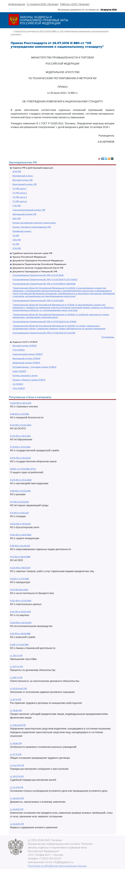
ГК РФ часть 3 (19, 197)
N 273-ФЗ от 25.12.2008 (20, 480)
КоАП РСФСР (19, 371)
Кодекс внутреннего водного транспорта (34, 222)
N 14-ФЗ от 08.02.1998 (20, 557)
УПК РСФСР (18, 388)
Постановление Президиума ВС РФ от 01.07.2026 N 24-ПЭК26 (44, 321)
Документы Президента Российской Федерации (37, 260)
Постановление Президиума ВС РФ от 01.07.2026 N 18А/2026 (43, 283)
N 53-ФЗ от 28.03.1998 (20, 633)
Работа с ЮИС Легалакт (74, 4)
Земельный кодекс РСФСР (26, 362)
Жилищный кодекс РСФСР (26, 358)
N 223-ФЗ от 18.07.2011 (20, 568)
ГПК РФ (16, 205)
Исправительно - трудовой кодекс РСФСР (34, 367)
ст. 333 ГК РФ (16, 655)
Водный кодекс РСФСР (24, 345)
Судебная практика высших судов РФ (32, 253)
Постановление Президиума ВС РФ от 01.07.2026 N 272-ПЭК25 (44, 279)
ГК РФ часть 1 (19, 188)
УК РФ (15, 244)
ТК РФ (15, 235)
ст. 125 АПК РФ (17, 824)
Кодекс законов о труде (25, 375)
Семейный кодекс (21, 231)
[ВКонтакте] (102, 158)
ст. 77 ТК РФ (15, 754)
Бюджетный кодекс (22, 175)
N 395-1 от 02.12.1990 (19, 644)
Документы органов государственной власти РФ (37, 268)
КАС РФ (16, 218)
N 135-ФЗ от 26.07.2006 (20, 535)
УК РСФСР (17, 384)
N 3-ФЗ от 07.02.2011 (19, 513)
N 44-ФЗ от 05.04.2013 (20, 611)
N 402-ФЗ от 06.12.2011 (20, 524)
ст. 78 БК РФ (16, 710)
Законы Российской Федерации (29, 257)
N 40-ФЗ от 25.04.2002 (20, 425)
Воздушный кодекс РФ (24, 184)
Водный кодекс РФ (22, 180)
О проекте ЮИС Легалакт (43, 4)
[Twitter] (105, 158)
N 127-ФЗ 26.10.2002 (19, 590)
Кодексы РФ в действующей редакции (32, 168)
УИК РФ (16, 240)
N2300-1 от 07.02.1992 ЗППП (23, 469)
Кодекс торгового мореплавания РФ (31, 227)
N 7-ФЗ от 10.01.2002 (19, 502)
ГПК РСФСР (18, 350)
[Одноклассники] (109, 158)
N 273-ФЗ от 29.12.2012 (20, 436)
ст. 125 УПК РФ (17, 776)
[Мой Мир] (112, 158)
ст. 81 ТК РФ (15, 699)
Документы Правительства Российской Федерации (39, 264)
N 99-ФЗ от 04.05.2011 (20, 546)
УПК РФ (16, 248)
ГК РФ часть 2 (19, 193)
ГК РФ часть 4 (19, 201)
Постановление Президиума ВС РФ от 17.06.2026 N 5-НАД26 (43, 333)
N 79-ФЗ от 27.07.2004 (20, 447)
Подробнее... (108, 337)
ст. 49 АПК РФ (16, 809)
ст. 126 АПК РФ (17, 798)
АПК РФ (16, 171)
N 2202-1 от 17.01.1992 (19, 579)
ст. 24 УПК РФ (16, 787)
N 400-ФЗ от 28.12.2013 (20, 403)
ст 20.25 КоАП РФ (18, 688)
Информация (16, 4)
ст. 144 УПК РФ (17, 765)
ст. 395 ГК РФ (16, 677)
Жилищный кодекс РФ (24, 214)
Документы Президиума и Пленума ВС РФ (34, 271)
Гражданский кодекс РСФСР (27, 354)
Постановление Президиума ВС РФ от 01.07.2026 (38, 275)
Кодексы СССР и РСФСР (25, 342)
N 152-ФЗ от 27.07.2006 (20, 601)
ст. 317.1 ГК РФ (16, 666)
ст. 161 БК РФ (16, 743)
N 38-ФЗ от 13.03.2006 (20, 491)
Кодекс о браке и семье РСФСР (28, 380)
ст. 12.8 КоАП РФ (18, 725)
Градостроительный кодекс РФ (28, 210)
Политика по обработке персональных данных (57, 865)
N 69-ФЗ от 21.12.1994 (19, 414)
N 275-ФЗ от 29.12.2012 (20, 458)
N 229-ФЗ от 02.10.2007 (21, 622)
